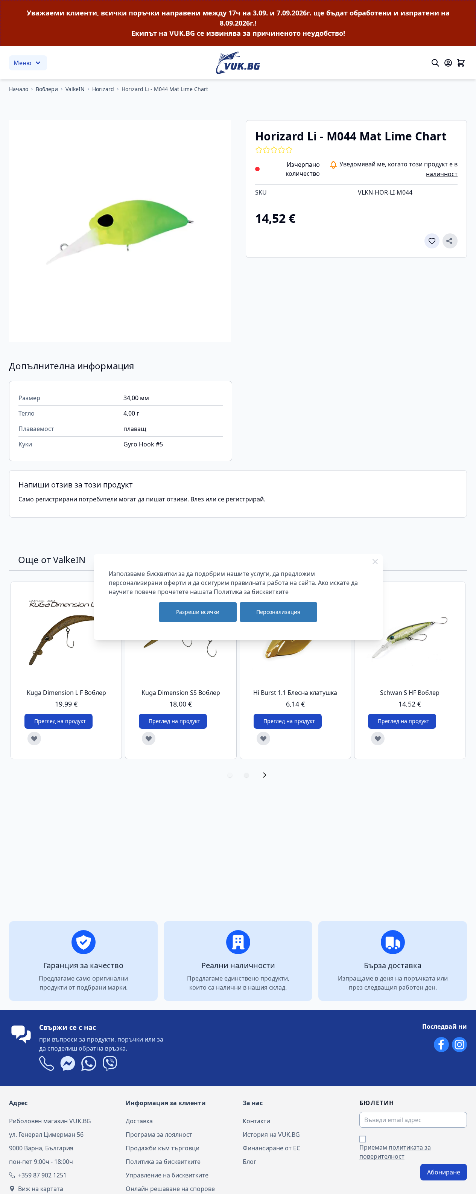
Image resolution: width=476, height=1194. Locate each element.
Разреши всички (197, 611)
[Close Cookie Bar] (375, 561)
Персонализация (278, 611)
